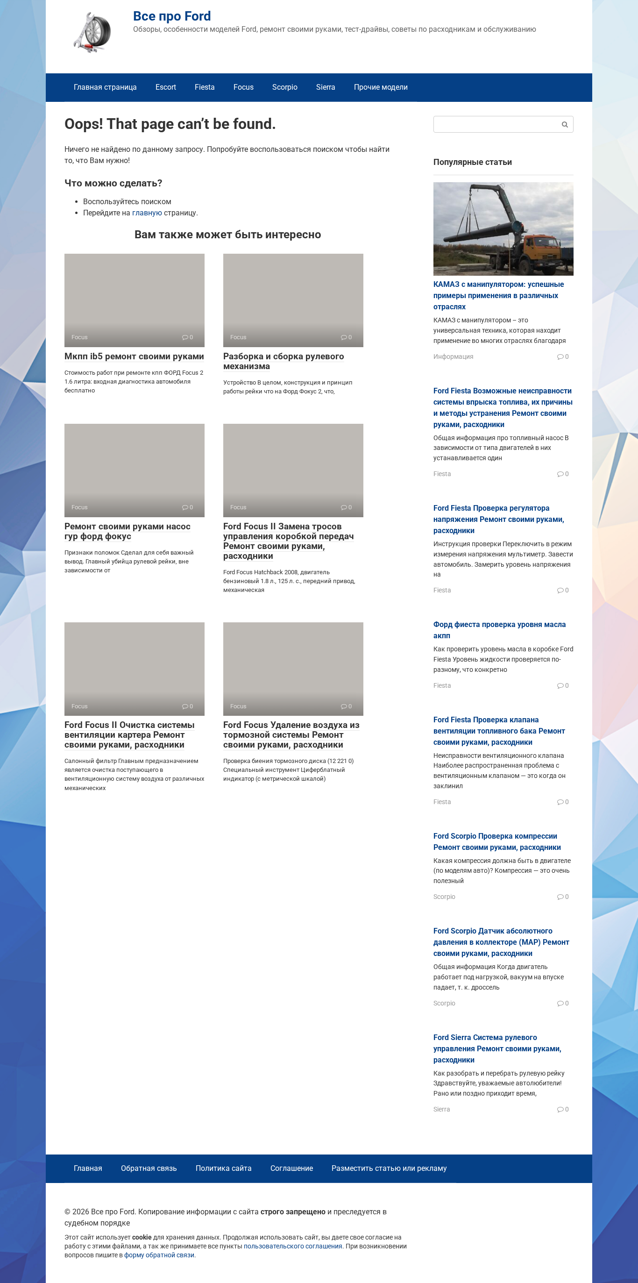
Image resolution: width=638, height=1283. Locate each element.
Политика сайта (224, 1168)
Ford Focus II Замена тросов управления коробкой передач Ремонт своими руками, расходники (288, 541)
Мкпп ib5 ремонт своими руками (134, 356)
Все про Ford (172, 16)
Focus (244, 87)
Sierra (325, 87)
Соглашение (291, 1168)
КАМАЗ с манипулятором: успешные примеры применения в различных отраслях (498, 295)
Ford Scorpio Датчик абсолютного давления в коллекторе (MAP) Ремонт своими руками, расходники (501, 942)
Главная (88, 1168)
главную (147, 212)
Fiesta (205, 87)
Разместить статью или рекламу (389, 1168)
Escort (166, 87)
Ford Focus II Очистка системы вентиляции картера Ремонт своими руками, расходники (129, 735)
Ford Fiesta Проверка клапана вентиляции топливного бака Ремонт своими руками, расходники (499, 731)
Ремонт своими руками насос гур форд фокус (127, 531)
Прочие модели (381, 87)
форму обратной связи (159, 1255)
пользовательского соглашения (293, 1246)
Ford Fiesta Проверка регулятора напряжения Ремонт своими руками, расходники (498, 519)
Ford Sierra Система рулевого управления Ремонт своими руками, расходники (497, 1048)
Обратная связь (149, 1168)
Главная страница (105, 87)
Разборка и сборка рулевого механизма (283, 361)
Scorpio (285, 87)
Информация (453, 356)
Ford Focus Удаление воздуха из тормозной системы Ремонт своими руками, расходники (291, 735)
